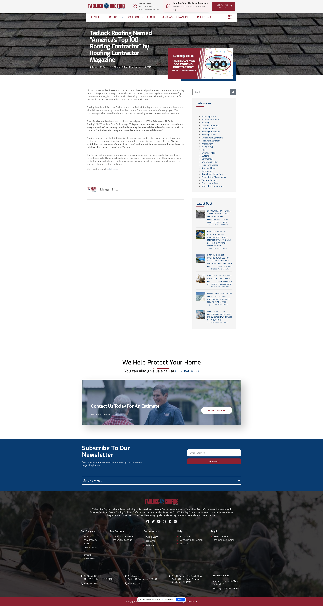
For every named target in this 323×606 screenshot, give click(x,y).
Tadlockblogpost (209, 180)
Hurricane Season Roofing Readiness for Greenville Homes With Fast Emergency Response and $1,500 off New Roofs (219, 260)
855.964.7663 (187, 371)
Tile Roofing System (210, 140)
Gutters (205, 155)
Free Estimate (205, 17)
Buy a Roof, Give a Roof (212, 174)
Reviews (167, 17)
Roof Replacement (210, 119)
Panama (150, 545)
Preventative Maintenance (213, 177)
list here (113, 169)
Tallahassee (152, 537)
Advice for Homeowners (212, 186)
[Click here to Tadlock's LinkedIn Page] (169, 521)
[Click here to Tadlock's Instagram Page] (164, 521)
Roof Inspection (208, 116)
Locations (133, 17)
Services (95, 17)
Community (207, 171)
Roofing (205, 122)
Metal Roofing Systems (212, 137)
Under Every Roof (209, 162)
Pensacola (151, 541)
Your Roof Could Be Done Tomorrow (190, 3)
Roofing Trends (208, 134)
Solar (203, 149)
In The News (207, 146)
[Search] (233, 92)
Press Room (207, 143)
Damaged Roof (208, 168)
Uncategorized (208, 152)
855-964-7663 (145, 3)
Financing (182, 17)
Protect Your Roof (210, 183)
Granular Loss (208, 128)
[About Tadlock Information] (230, 17)
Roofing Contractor (210, 131)
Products (114, 17)
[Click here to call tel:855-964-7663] (135, 6)
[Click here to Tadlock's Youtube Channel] (158, 521)
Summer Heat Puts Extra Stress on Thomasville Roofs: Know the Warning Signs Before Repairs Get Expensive (218, 216)
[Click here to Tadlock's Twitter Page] (153, 521)
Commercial (207, 158)
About (151, 17)
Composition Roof (210, 125)
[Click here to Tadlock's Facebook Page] (147, 521)
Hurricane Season (210, 165)
